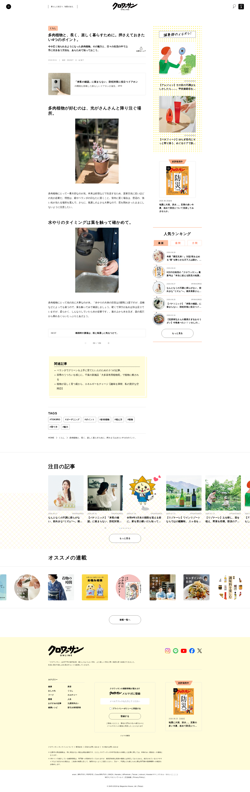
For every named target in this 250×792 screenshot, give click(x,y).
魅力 (65, 427)
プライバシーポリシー (134, 723)
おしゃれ (52, 691)
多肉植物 (105, 419)
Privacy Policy (138, 777)
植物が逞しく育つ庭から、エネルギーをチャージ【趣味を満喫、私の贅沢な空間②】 (98, 386)
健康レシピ (53, 707)
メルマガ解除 (125, 736)
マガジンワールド (116, 777)
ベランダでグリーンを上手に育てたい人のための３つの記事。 (89, 370)
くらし (53, 28)
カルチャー (72, 695)
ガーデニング (72, 419)
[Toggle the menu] (8, 6)
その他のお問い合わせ (110, 747)
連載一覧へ (125, 620)
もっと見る (177, 333)
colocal (142, 774)
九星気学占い (73, 703)
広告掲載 (128, 777)
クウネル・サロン (164, 774)
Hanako (118, 774)
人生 (69, 699)
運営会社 (79, 747)
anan (74, 774)
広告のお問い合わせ (92, 747)
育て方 (54, 427)
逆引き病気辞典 (74, 707)
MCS (107, 777)
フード (51, 695)
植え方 (118, 419)
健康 (50, 687)
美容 (69, 687)
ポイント (90, 419)
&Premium (127, 774)
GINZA (110, 774)
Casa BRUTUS (101, 774)
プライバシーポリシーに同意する (126, 708)
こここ (174, 774)
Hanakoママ (151, 774)
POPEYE (89, 774)
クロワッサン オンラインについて (61, 747)
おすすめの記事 (54, 703)
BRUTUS (81, 774)
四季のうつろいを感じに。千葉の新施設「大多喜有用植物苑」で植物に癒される (98, 377)
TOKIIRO (55, 419)
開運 (50, 699)
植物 (130, 419)
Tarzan (135, 774)
